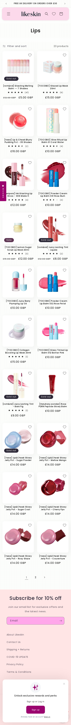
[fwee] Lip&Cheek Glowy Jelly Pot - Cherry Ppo (52, 508)
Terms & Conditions (19, 672)
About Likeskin (15, 634)
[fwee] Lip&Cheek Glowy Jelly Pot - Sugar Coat (18, 508)
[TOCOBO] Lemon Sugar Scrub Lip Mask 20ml (18, 248)
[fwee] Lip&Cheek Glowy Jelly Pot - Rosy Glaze (18, 557)
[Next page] (44, 577)
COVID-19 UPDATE (17, 657)
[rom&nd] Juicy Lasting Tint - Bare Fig (18, 405)
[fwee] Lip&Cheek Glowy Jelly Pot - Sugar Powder (18, 459)
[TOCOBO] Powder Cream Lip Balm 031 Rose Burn (52, 194)
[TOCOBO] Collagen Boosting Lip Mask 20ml (18, 351)
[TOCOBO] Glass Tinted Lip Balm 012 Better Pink (53, 351)
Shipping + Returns (18, 649)
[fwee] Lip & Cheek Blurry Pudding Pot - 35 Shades (18, 141)
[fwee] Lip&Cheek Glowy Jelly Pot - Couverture (52, 557)
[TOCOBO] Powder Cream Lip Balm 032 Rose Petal (52, 302)
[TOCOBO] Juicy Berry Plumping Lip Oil (18, 302)
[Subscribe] (60, 621)
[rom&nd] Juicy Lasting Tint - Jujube (52, 248)
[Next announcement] (65, 3)
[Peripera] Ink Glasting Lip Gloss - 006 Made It (18, 194)
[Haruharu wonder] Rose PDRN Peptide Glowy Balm (53, 405)
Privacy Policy (15, 664)
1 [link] (26, 577)
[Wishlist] (53, 13)
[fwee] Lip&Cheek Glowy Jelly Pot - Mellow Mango (52, 459)
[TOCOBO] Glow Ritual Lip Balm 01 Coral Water (52, 141)
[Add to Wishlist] (30, 55)
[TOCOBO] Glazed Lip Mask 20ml (53, 87)
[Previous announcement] (6, 3)
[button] (8, 13)
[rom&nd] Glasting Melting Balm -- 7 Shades (18, 87)
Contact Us (14, 642)
